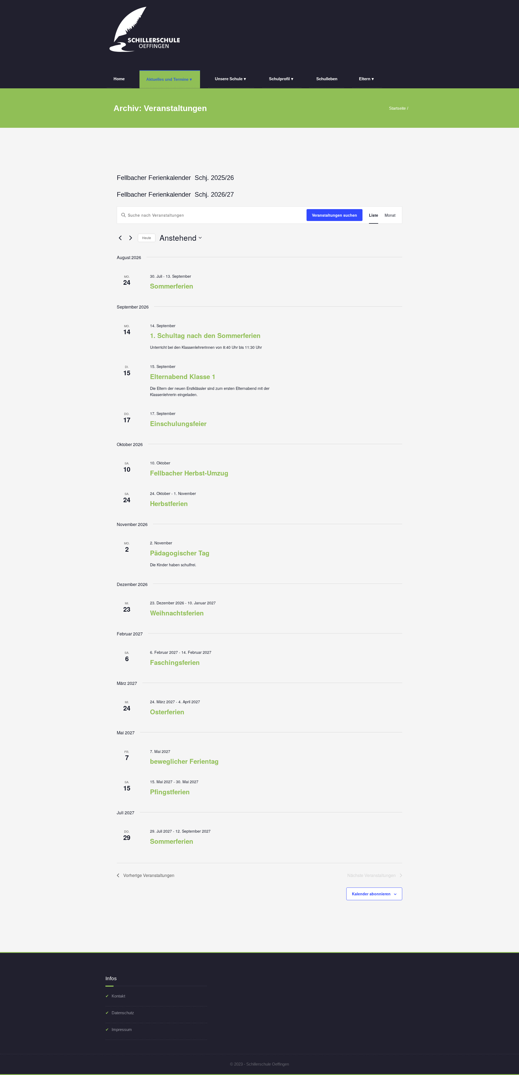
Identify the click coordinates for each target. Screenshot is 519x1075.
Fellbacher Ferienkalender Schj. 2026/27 (175, 194)
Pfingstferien (170, 791)
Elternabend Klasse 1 (182, 376)
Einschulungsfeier (178, 423)
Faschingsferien (175, 662)
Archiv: (160, 108)
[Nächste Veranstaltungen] (130, 238)
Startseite (397, 108)
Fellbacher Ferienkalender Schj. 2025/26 (175, 177)
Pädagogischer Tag (179, 552)
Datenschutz (123, 1012)
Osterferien (167, 711)
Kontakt (118, 996)
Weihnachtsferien (177, 612)
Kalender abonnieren (371, 893)
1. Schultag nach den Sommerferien (205, 335)
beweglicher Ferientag (184, 761)
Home (119, 78)
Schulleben (326, 78)
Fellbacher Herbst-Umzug (189, 472)
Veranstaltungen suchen (334, 215)
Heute (146, 237)
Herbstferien (169, 503)
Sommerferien (171, 285)
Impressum (122, 1029)
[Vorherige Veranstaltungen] (120, 238)
